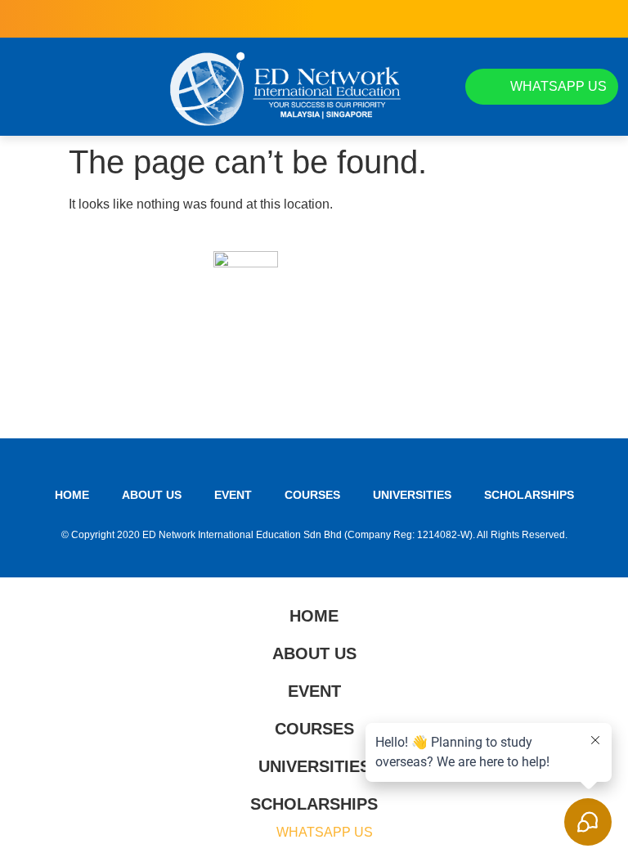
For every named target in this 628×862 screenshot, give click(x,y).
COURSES (312, 494)
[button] (24, 87)
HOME (72, 494)
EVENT (233, 494)
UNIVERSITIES (412, 494)
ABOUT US (152, 494)
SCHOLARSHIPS (529, 494)
